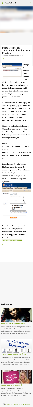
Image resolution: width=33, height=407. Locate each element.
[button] (3, 59)
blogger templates (16, 240)
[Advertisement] (16, 281)
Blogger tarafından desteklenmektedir (17, 404)
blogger (5, 240)
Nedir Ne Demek (10, 3)
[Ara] (30, 3)
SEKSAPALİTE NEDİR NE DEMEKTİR (11, 385)
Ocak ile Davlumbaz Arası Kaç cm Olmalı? (13, 354)
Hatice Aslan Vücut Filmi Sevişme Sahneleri (14, 323)
